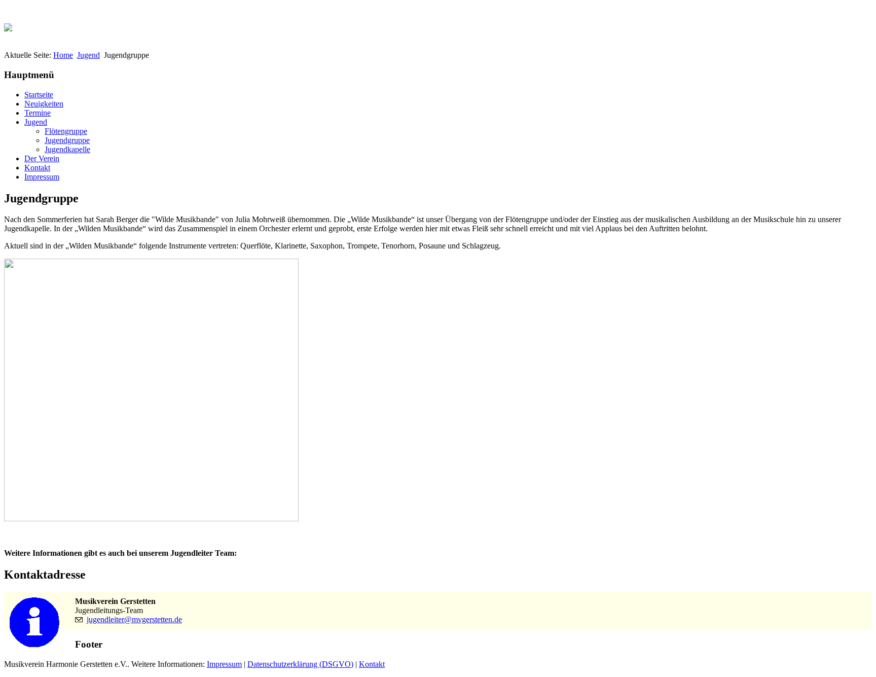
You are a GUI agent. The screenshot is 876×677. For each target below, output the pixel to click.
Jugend (88, 55)
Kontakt (37, 167)
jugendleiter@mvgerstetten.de (134, 619)
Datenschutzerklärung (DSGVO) (300, 664)
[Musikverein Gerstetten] (8, 24)
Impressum (41, 176)
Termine (37, 113)
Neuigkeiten (43, 103)
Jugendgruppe (67, 140)
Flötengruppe (66, 131)
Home (63, 55)
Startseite (38, 94)
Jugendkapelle (67, 149)
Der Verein (41, 158)
